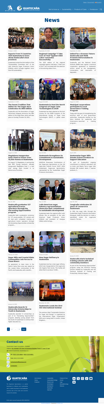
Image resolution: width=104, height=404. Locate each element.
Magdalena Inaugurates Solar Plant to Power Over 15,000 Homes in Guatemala (20, 157)
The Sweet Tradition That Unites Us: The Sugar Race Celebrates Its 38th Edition (20, 106)
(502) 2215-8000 (18, 354)
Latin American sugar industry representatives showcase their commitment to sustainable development (51, 207)
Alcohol (61, 380)
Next (23, 329)
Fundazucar (94, 9)
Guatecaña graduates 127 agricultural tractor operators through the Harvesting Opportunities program (19, 208)
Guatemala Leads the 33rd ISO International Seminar (50, 306)
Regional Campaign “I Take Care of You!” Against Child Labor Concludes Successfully (51, 56)
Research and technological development (50, 384)
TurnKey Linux (60, 403)
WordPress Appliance (45, 403)
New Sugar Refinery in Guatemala (49, 258)
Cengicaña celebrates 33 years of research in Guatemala (81, 206)
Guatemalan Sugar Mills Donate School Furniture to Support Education (82, 157)
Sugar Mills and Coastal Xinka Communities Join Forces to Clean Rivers (21, 259)
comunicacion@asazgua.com (18, 362)
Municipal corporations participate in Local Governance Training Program (80, 107)
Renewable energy (64, 384)
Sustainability (66, 9)
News (85, 2)
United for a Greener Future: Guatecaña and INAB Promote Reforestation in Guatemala (82, 56)
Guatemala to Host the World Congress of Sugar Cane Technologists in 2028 (52, 106)
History (36, 380)
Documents (90, 2)
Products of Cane (80, 9)
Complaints (14, 366)
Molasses (62, 386)
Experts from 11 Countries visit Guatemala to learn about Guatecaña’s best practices (19, 56)
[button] (61, 10)
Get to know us (54, 9)
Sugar (61, 382)
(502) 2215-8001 (29, 354)
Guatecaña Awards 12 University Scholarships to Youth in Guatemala (19, 309)
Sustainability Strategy (52, 380)
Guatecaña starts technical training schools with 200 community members (82, 260)
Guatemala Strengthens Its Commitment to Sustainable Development (51, 157)
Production (37, 382)
